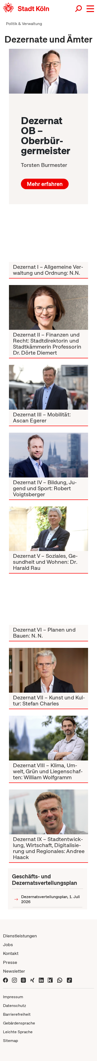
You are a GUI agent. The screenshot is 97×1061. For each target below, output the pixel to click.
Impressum (13, 996)
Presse (10, 962)
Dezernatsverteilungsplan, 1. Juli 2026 (50, 899)
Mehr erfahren (45, 184)
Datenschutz (14, 1005)
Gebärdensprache (19, 1023)
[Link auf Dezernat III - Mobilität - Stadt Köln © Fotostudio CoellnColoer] (48, 387)
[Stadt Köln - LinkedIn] (41, 979)
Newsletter (14, 971)
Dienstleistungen (20, 936)
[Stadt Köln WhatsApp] (60, 979)
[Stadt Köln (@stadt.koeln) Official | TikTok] (69, 979)
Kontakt (10, 953)
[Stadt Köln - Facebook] (5, 979)
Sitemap (10, 1040)
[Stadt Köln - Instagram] (14, 979)
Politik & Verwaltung (24, 23)
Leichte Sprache (18, 1031)
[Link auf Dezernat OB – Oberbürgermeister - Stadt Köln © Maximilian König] (48, 71)
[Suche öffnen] (79, 9)
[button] (90, 9)
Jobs (8, 944)
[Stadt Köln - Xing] (32, 979)
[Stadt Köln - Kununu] (50, 979)
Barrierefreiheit (17, 1014)
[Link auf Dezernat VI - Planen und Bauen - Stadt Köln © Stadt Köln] (48, 602)
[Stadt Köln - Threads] (23, 979)
